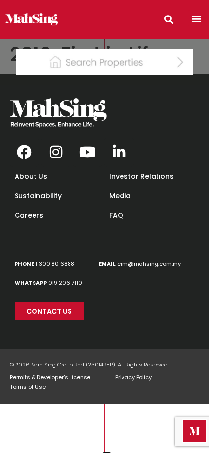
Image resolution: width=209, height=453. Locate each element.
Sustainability (38, 196)
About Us (31, 176)
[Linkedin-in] (119, 152)
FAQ (116, 215)
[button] (196, 18)
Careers (29, 215)
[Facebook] (24, 152)
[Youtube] (87, 152)
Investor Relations (141, 176)
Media (120, 196)
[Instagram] (55, 152)
